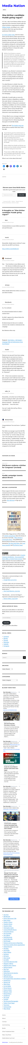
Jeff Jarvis (6, 956)
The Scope (6, 997)
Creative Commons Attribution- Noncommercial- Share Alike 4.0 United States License (13, 557)
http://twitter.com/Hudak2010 (10, 248)
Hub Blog (6, 948)
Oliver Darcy (7, 984)
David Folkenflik (8, 939)
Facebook (6, 636)
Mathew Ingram (8, 967)
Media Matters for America (11, 973)
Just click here (10, 500)
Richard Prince (7, 993)
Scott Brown (8, 202)
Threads (6, 640)
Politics (13, 201)
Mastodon (6, 642)
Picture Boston (7, 988)
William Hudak (6, 27)
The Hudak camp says (18, 125)
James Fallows (7, 952)
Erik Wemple (7, 941)
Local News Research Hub (10, 961)
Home (4, 1015)
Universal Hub (7, 1007)
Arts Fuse (6, 914)
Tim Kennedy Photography (11, 1001)
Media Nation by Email (8, 1038)
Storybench (7, 995)
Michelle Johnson (8, 976)
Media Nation (13, 6)
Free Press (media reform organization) (14, 944)
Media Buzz (7, 971)
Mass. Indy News (6, 1034)
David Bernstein (8, 937)
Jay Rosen (6, 954)
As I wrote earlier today (8, 34)
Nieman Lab (7, 982)
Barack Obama (19, 201)
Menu (4, 9)
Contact (4, 1021)
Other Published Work (8, 1031)
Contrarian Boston (9, 931)
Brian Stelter (7, 920)
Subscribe (21, 195)
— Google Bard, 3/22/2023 (9, 579)
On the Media (7, 986)
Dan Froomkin (7, 933)
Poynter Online (8, 990)
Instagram (6, 646)
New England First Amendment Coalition (15, 978)
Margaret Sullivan (8, 963)
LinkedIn (6, 644)
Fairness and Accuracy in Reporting (13, 943)
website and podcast (9, 536)
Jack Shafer (7, 950)
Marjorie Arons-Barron (10, 965)
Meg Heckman (7, 975)
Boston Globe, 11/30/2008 (11, 598)
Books (4, 1028)
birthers (4, 202)
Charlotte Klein (8, 926)
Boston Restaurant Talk (10, 918)
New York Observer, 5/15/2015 (12, 591)
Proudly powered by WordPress (16, 1042)
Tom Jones (6, 1005)
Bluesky (6, 638)
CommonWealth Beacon (10, 929)
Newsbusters (7, 980)
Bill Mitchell (7, 916)
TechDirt (6, 999)
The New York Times (14, 543)
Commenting (6, 1025)
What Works (7, 1008)
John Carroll (7, 958)
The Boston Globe (18, 545)
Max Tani (6, 969)
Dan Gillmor (7, 935)
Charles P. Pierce (8, 922)
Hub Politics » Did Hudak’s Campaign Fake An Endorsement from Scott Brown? (12, 342)
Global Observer (8, 946)
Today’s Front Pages (9, 1003)
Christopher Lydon (9, 928)
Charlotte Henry (8, 924)
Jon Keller (6, 960)
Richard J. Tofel (8, 991)
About (4, 1018)
